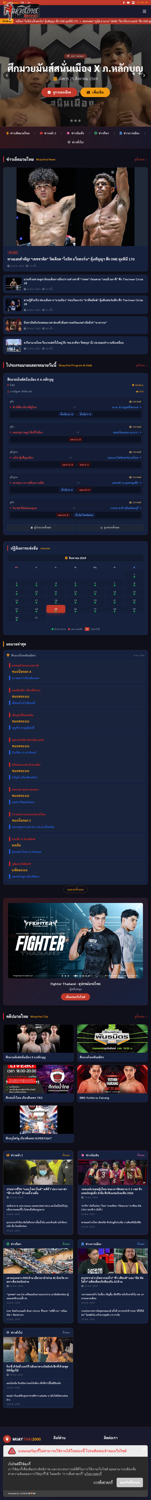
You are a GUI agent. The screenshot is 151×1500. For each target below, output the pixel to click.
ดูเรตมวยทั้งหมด (111, 527)
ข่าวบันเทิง (77, 133)
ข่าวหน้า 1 (50, 133)
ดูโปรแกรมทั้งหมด (42, 527)
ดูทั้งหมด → (141, 159)
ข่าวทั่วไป (78, 142)
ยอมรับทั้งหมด (130, 1482)
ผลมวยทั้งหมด (75, 889)
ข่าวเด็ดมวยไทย (20, 133)
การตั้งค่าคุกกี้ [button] (103, 1482)
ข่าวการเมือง (131, 133)
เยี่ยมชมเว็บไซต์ (75, 997)
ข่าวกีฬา (104, 133)
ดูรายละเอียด (61, 92)
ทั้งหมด (66, 1155)
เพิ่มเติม (97, 92)
